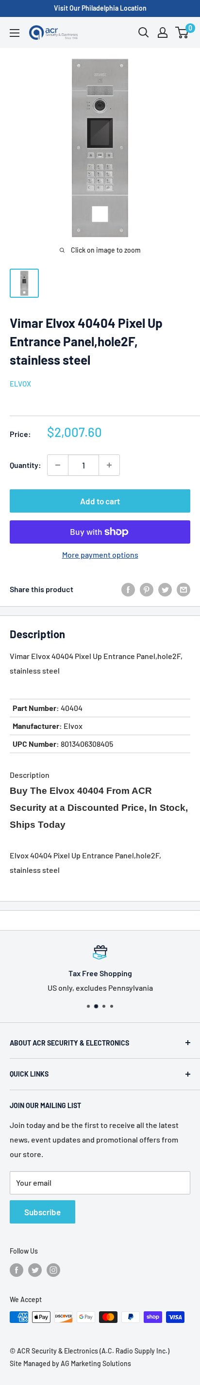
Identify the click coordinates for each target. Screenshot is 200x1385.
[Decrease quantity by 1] (58, 465)
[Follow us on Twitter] (35, 1269)
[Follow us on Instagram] (53, 1269)
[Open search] (143, 32)
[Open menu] (14, 33)
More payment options (100, 554)
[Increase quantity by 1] (109, 465)
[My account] (162, 32)
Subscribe (42, 1212)
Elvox (20, 383)
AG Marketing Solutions (96, 1363)
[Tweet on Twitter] (165, 588)
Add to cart (100, 501)
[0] (182, 32)
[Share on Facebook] (128, 588)
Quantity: (25, 464)
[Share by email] (183, 588)
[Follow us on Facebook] (16, 1269)
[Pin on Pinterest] (146, 588)
